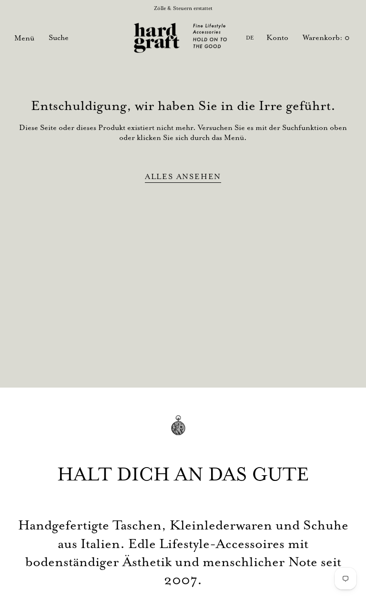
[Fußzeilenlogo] (183, 432)
